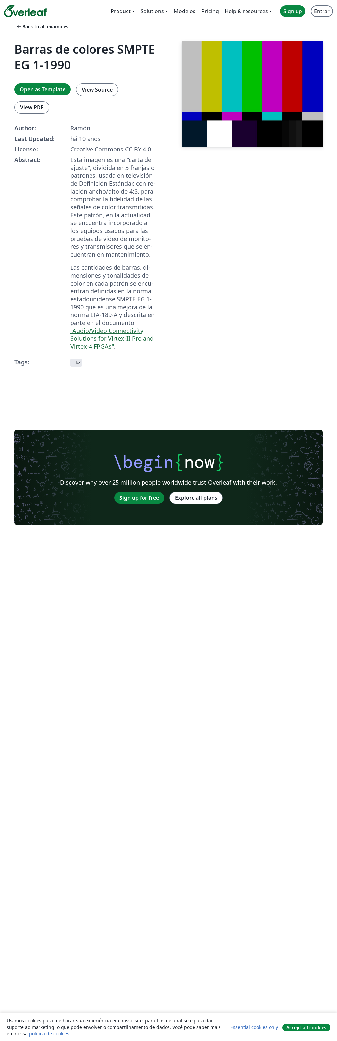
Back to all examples (42, 26)
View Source (97, 89)
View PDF (32, 107)
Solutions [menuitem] (152, 11)
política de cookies (49, 1033)
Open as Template (42, 89)
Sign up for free (139, 497)
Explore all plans (196, 497)
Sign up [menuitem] (292, 11)
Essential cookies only (254, 1027)
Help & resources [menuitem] (246, 11)
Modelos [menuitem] (184, 11)
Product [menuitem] (121, 11)
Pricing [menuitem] (210, 11)
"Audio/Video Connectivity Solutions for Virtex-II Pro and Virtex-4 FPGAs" (112, 338)
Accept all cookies (306, 1027)
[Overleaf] (25, 11)
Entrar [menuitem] (322, 11)
